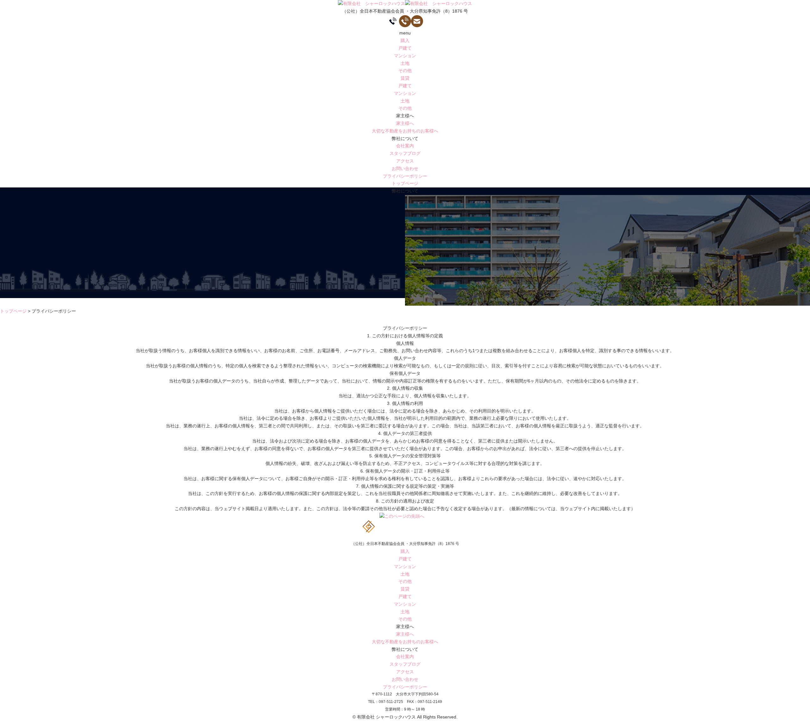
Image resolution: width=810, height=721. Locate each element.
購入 (405, 40)
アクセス (405, 160)
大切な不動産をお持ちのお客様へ (405, 130)
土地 (405, 63)
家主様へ (405, 123)
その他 (405, 70)
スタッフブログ (405, 153)
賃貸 (405, 78)
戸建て (405, 48)
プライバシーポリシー (405, 176)
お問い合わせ (405, 168)
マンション (405, 55)
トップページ (405, 183)
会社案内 (405, 145)
